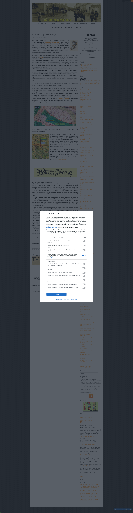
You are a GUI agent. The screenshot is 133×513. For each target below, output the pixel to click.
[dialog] (66, 256)
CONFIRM (56, 294)
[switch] (83, 241)
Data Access (66, 299)
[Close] (90, 214)
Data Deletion (59, 299)
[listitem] (66, 237)
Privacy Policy (74, 299)
